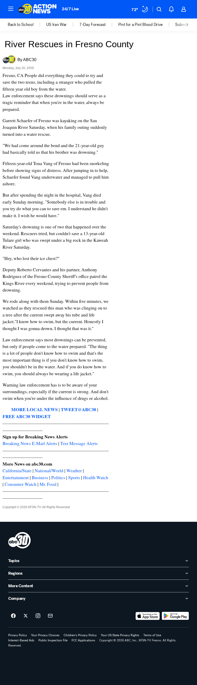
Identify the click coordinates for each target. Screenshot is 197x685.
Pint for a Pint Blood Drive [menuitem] (140, 24)
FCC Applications (83, 640)
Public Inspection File (52, 640)
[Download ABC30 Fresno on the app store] (147, 616)
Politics (58, 477)
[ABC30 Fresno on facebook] (13, 616)
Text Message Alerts (79, 443)
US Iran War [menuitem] (56, 24)
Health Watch (95, 477)
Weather (74, 470)
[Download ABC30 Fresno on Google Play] (175, 616)
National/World (49, 470)
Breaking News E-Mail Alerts (30, 443)
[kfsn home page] (19, 540)
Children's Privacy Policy (80, 635)
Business (40, 477)
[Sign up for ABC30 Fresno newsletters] (50, 616)
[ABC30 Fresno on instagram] (38, 616)
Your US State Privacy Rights (120, 635)
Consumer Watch (20, 484)
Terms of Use (152, 635)
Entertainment (16, 477)
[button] (10, 9)
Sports (74, 477)
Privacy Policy (17, 635)
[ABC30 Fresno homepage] (37, 9)
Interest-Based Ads (21, 640)
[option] (27, 24)
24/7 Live (70, 9)
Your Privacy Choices (45, 635)
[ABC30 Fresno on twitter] (26, 616)
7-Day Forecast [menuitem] (92, 24)
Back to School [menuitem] (21, 24)
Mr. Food (48, 484)
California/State (17, 470)
